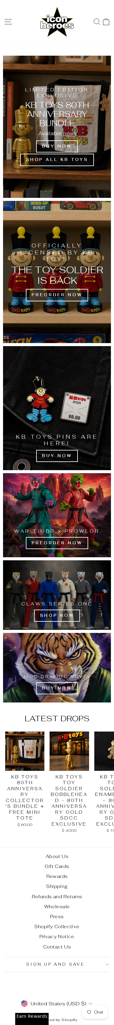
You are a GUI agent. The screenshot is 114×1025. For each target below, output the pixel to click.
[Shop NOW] (57, 595)
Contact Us (57, 947)
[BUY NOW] (57, 408)
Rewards (57, 876)
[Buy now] (57, 667)
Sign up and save (55, 964)
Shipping (56, 886)
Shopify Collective (56, 926)
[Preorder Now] (57, 272)
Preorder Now (57, 542)
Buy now (57, 146)
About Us (57, 856)
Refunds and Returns (57, 896)
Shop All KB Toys (57, 159)
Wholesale (57, 906)
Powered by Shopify (57, 1019)
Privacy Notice (57, 936)
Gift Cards (57, 866)
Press (57, 916)
